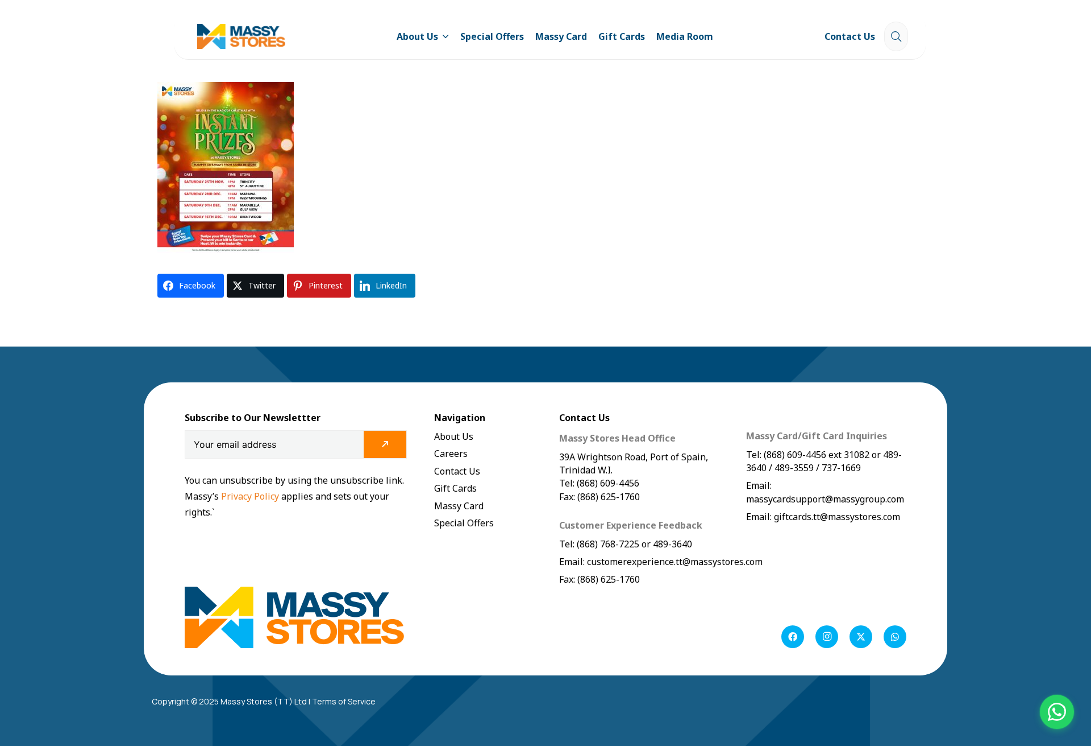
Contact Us (457, 471)
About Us (453, 436)
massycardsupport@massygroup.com (825, 499)
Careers (451, 453)
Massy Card (459, 506)
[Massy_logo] (241, 37)
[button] (443, 36)
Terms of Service (344, 701)
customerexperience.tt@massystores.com (675, 561)
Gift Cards (455, 488)
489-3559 (794, 467)
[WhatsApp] (895, 636)
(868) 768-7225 (608, 544)
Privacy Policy (251, 496)
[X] (861, 636)
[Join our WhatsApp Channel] (1057, 712)
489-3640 (671, 544)
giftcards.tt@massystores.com (837, 516)
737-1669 (841, 467)
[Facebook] (792, 636)
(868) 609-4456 (795, 454)
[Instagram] (826, 636)
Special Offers (464, 523)
